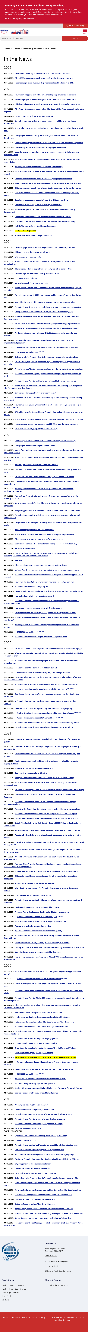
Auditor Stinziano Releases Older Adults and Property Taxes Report (49, 713)
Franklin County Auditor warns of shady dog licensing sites (40, 1119)
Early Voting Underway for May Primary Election (35, 1173)
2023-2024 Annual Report (30, 352)
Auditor (16, 48)
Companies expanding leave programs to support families (39, 1150)
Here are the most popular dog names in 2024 (34, 235)
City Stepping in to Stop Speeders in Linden (33, 1164)
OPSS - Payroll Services (11, 1292)
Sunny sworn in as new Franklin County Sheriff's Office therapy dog (44, 311)
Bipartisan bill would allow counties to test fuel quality (38, 931)
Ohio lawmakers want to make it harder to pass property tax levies (43, 178)
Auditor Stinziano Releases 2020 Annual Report (40, 917)
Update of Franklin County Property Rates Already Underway (41, 1135)
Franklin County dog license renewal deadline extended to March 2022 (45, 727)
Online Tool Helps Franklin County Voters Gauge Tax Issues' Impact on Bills (46, 1178)
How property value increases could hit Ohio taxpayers (38, 608)
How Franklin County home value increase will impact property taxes (44, 534)
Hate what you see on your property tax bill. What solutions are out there (46, 424)
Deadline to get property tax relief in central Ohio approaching (41, 200)
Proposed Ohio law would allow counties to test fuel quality (40, 1079)
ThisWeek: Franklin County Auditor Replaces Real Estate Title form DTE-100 (47, 1159)
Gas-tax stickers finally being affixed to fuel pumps (36, 1093)
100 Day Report (26, 1140)
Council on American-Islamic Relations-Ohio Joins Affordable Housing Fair (46, 818)
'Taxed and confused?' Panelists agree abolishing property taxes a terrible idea (48, 183)
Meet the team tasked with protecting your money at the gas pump (43, 708)
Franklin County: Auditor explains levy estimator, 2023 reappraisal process (46, 684)
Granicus (66, 1320)
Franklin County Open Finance (14, 1289)
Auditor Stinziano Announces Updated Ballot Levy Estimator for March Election (49, 1088)
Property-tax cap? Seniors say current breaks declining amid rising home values (49, 369)
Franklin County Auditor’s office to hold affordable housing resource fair (46, 381)
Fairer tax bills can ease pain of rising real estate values (38, 1012)
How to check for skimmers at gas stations (33, 895)
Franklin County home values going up (31, 586)
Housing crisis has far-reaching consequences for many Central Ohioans (45, 612)
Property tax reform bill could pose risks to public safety (38, 166)
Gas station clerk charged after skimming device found (38, 205)
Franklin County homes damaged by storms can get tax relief (41, 636)
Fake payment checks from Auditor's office (33, 926)
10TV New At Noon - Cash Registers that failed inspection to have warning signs (49, 648)
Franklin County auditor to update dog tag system (36, 1038)
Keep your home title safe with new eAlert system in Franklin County (44, 778)
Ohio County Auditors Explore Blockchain (32, 1168)
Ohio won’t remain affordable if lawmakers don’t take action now (43, 217)
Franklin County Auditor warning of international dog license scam (43, 1114)
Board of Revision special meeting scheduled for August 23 (45, 689)
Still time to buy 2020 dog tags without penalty (35, 1083)
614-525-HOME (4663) (59, 1261)
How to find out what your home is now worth (35, 596)
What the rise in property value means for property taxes (39, 539)
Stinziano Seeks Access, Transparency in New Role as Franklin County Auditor (48, 1190)
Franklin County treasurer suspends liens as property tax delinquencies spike (48, 307)
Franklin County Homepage (13, 1285)
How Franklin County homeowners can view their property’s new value (45, 582)
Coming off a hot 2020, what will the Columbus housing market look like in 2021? (49, 947)
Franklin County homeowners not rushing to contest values (40, 921)
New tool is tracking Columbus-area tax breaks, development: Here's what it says (49, 790)
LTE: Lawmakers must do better (28, 257)
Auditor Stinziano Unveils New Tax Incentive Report (42, 979)
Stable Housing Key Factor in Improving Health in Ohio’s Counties (43, 1218)
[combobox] (75, 26)
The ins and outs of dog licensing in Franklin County (37, 907)
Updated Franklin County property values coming (36, 1043)
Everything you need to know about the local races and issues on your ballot (47, 510)
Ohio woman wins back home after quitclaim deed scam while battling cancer (48, 188)
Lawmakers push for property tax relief (31, 283)
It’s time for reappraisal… (25, 548)
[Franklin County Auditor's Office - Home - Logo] (14, 31)
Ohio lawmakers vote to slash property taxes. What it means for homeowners (48, 104)
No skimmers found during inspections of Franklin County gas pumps (44, 1154)
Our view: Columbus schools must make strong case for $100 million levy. (46, 544)
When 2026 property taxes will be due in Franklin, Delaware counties (44, 78)
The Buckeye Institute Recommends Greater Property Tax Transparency (45, 441)
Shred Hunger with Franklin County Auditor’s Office (37, 273)
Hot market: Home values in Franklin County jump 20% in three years (44, 1022)
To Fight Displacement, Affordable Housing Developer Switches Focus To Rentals (49, 1213)
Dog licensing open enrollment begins (31, 773)
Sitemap (42, 1317)
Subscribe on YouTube (58, 1285)
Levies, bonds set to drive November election (34, 116)
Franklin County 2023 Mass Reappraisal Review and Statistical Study (49, 221)
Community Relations (32, 48)
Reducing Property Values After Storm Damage (35, 1204)
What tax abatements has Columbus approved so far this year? (42, 565)
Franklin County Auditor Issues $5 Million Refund (36, 668)
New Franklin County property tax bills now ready (36, 429)
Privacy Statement (29, 1317)
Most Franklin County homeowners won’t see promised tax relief (42, 73)
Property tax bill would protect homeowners (34, 768)
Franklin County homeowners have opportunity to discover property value (47, 722)
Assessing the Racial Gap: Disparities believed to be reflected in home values (47, 809)
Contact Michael (51, 1266)
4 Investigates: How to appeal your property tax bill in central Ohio (43, 269)
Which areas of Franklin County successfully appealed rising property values (47, 323)
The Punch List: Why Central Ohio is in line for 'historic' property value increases (49, 591)
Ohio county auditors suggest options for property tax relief (40, 147)
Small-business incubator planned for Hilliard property (38, 952)
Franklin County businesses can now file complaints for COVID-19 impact (46, 813)
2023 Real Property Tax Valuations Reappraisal (34, 530)
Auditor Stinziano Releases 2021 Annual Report (40, 718)
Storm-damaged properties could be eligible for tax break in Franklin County (47, 830)
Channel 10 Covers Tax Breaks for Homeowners (35, 1199)
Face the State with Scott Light (28, 1128)
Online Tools (6, 1296)
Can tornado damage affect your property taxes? (35, 393)
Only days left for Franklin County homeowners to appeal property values (46, 357)
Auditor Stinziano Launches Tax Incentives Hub (35, 883)
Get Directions (51, 1256)
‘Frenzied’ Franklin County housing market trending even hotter (42, 943)
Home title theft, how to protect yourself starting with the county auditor (46, 871)
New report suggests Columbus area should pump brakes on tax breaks (45, 95)
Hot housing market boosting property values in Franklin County (42, 1017)
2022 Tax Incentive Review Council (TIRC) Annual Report (43, 672)
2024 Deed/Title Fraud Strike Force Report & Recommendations (47, 347)
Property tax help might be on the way (31, 1105)
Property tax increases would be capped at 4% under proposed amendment (47, 328)
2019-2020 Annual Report (30, 1074)
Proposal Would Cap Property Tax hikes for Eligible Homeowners (42, 912)
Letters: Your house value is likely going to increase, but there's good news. (47, 570)
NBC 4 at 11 (19, 560)
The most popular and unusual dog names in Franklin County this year (45, 247)
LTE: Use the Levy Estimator (26, 278)
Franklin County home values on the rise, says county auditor (41, 1026)
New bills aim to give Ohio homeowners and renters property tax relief (45, 302)
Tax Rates (5, 1300)
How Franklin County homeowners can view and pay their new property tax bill (49, 419)
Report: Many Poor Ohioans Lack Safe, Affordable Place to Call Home (44, 1209)
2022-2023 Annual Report (30, 632)
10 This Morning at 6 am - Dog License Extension (35, 226)
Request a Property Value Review (19, 18)
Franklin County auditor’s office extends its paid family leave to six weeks (46, 1145)
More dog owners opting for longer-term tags (34, 1052)
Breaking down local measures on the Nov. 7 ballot (36, 465)
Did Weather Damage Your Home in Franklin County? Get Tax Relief (43, 1194)
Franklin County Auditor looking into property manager (38, 1123)
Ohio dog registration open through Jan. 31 (33, 252)
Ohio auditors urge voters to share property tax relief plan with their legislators (49, 143)
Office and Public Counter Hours (58, 1271)
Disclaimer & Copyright (11, 1317)
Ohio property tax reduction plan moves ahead (35, 445)
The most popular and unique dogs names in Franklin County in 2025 (44, 83)
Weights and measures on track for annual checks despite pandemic (44, 1069)
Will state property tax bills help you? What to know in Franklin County (45, 99)
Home (7, 48)
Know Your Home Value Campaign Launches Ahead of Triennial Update (45, 1048)
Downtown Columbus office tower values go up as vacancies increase (44, 477)
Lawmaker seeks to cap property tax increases (34, 1109)
